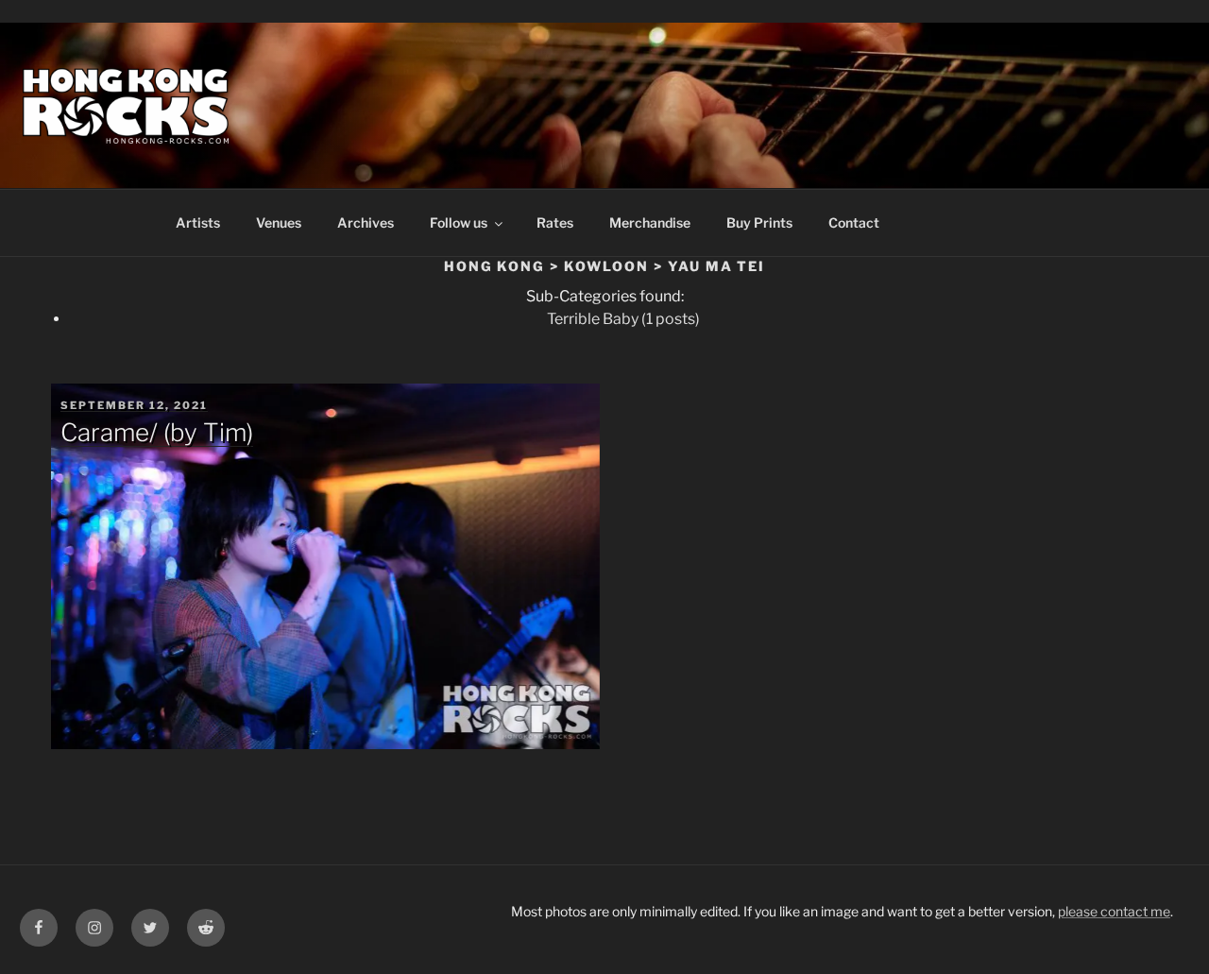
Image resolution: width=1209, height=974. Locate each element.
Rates (554, 222)
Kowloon (606, 266)
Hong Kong (495, 266)
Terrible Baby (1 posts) (623, 319)
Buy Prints (759, 222)
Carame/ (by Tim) (156, 432)
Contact (853, 222)
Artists (198, 222)
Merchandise (649, 222)
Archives (365, 222)
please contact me (1114, 911)
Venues (278, 222)
